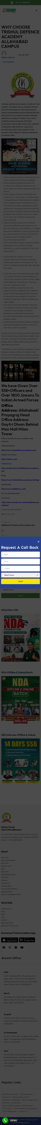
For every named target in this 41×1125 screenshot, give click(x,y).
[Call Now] (5, 1120)
